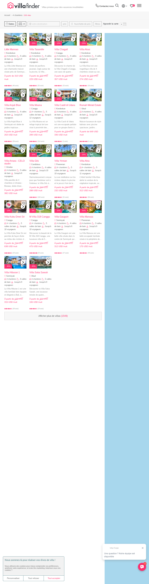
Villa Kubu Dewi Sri (14, 216)
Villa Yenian (60, 161)
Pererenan (60, 164)
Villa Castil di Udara (64, 105)
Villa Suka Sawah (38, 272)
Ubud (83, 109)
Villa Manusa (86, 216)
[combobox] (45, 24)
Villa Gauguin (61, 216)
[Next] (23, 39)
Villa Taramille (36, 49)
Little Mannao (11, 49)
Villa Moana (35, 105)
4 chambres (11, 56)
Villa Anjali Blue (12, 105)
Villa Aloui (85, 49)
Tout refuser (33, 578)
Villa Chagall (61, 49)
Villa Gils (34, 161)
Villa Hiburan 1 (12, 272)
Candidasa (35, 164)
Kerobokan (10, 53)
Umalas (9, 167)
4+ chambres (37, 112)
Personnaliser (13, 578)
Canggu (59, 53)
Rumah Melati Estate (90, 105)
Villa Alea (84, 161)
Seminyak (10, 109)
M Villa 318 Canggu (39, 216)
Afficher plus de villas (53, 316)
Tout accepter (54, 578)
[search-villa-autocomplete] (117, 6)
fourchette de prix (82, 24)
